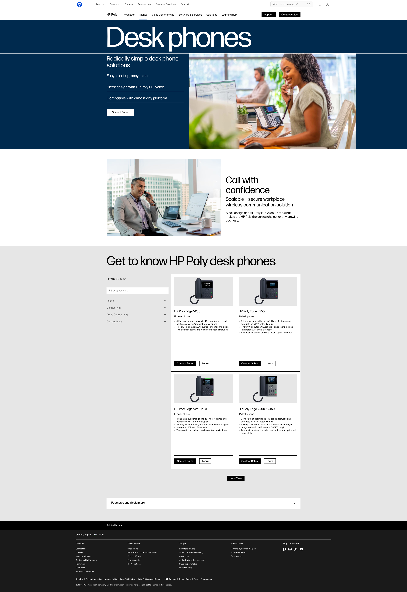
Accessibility (111, 579)
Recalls (79, 579)
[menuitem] (100, 4)
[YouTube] (301, 549)
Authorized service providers (192, 560)
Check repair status (188, 564)
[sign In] (327, 4)
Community (184, 556)
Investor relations (84, 556)
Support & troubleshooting (191, 552)
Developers (236, 556)
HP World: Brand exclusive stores (143, 552)
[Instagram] (290, 549)
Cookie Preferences (203, 579)
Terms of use (185, 579)
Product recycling (94, 579)
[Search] (309, 4)
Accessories (144, 4)
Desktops (114, 4)
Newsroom (80, 564)
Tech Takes (80, 568)
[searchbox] (289, 4)
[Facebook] (284, 549)
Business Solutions (166, 4)
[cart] (320, 4)
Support (185, 4)
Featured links (185, 568)
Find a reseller (134, 560)
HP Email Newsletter (85, 571)
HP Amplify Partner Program (243, 549)
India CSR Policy (127, 579)
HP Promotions (134, 564)
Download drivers (187, 549)
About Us (80, 543)
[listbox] (137, 301)
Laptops (100, 4)
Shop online (133, 549)
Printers (128, 4)
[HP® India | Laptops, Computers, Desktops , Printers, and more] (79, 4)
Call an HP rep (134, 556)
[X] (295, 549)
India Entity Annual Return (149, 579)
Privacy (172, 579)
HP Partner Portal (239, 552)
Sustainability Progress (86, 560)
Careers (79, 552)
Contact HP (81, 549)
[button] (203, 503)
